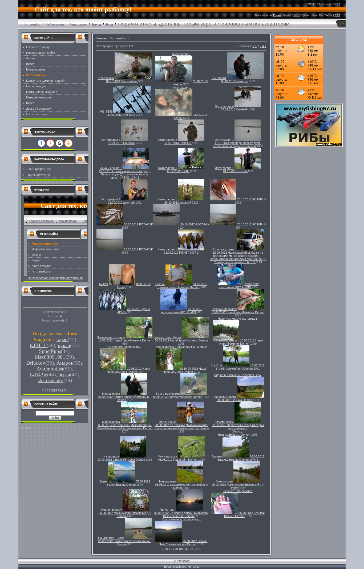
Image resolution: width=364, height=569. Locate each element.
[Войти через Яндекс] (50, 143)
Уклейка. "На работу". (238, 491)
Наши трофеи (35, 169)
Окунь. (160, 284)
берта (64, 374)
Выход (96, 24)
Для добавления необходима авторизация (54, 277)
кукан (64, 345)
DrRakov (35, 363)
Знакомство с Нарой (111, 337)
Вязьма (217, 456)
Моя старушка (167, 456)
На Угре (216, 365)
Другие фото (34, 174)
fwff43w (38, 374)
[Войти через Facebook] (41, 143)
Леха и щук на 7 (111, 168)
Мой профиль (55, 24)
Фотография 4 (224, 106)
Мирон (103, 284)
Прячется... (167, 509)
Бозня (103, 481)
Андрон (65, 363)
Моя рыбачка (111, 393)
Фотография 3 (111, 139)
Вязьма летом (224, 421)
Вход (109, 24)
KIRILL (38, 345)
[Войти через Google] (59, 143)
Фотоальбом (32, 24)
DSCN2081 (219, 78)
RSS (337, 15)
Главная (101, 38)
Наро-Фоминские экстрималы (238, 318)
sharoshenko (50, 380)
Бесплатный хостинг (178, 566)
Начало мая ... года (111, 537)
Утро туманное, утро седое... (181, 519)
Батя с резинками (168, 393)
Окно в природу (111, 509)
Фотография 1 (181, 54)
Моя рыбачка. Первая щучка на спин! (181, 346)
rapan (62, 339)
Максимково (167, 481)
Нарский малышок (224, 309)
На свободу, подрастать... (124, 346)
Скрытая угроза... (224, 249)
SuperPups (50, 351)
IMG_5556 (105, 111)
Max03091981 (50, 357)
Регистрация (78, 24)
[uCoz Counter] (55, 305)
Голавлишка (106, 78)
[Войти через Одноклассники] (68, 143)
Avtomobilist (50, 369)
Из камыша (111, 456)
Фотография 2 (167, 139)
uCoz (196, 566)
